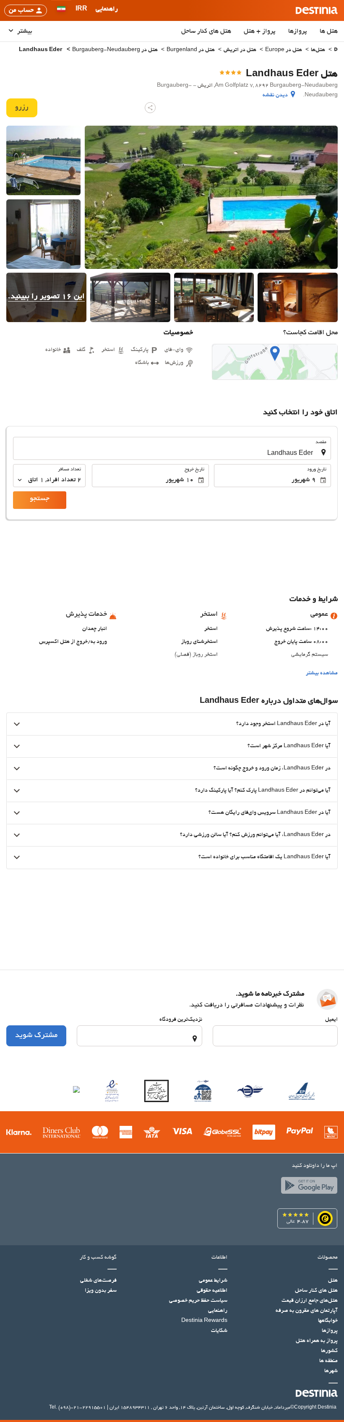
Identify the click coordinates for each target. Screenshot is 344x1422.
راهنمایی (217, 1311)
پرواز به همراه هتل (317, 1341)
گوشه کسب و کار (98, 1258)
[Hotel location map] (275, 362)
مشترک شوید (36, 1036)
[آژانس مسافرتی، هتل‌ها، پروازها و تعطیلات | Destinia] (317, 10)
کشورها (329, 1351)
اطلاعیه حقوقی (212, 1291)
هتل (333, 1281)
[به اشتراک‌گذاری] (150, 107)
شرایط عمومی (213, 1281)
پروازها (297, 31)
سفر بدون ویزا (101, 1291)
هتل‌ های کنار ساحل (206, 31)
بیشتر (24, 31)
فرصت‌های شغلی (98, 1281)
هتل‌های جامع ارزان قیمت (309, 1301)
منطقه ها (328, 1361)
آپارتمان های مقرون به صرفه (307, 1311)
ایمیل (331, 1020)
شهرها (331, 1371)
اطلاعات (219, 1258)
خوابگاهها (328, 1321)
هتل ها (329, 31)
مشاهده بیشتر (322, 673)
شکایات (219, 1331)
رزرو (22, 107)
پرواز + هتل (260, 31)
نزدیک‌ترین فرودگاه (180, 1020)
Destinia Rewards (204, 1321)
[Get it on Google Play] (307, 1187)
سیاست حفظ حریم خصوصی (198, 1301)
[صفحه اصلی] (336, 50)
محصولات (328, 1258)
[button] (81, 10)
